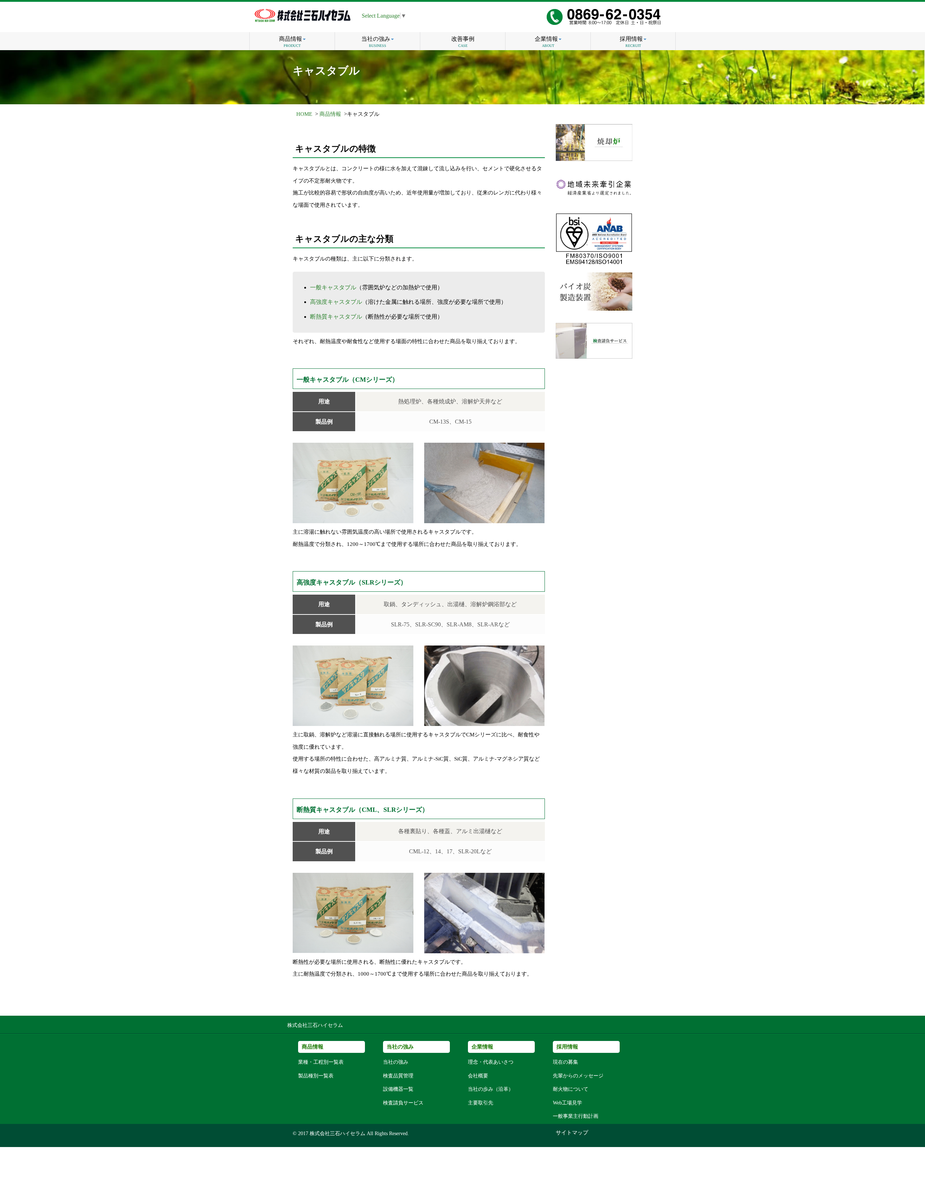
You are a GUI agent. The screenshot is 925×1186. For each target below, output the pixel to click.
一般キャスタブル (333, 287)
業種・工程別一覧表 (321, 1062)
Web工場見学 (567, 1103)
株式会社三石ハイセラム (315, 1025)
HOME (304, 114)
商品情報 (290, 42)
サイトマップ (572, 1132)
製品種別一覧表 (316, 1075)
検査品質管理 (398, 1075)
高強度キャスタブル (336, 302)
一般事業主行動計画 (575, 1116)
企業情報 (546, 42)
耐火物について (570, 1089)
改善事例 (462, 42)
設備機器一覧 (398, 1089)
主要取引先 (480, 1103)
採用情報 (631, 42)
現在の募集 (565, 1062)
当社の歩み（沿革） (490, 1089)
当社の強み (375, 42)
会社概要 (478, 1075)
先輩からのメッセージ (578, 1075)
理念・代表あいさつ (490, 1062)
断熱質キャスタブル (336, 317)
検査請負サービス (403, 1103)
